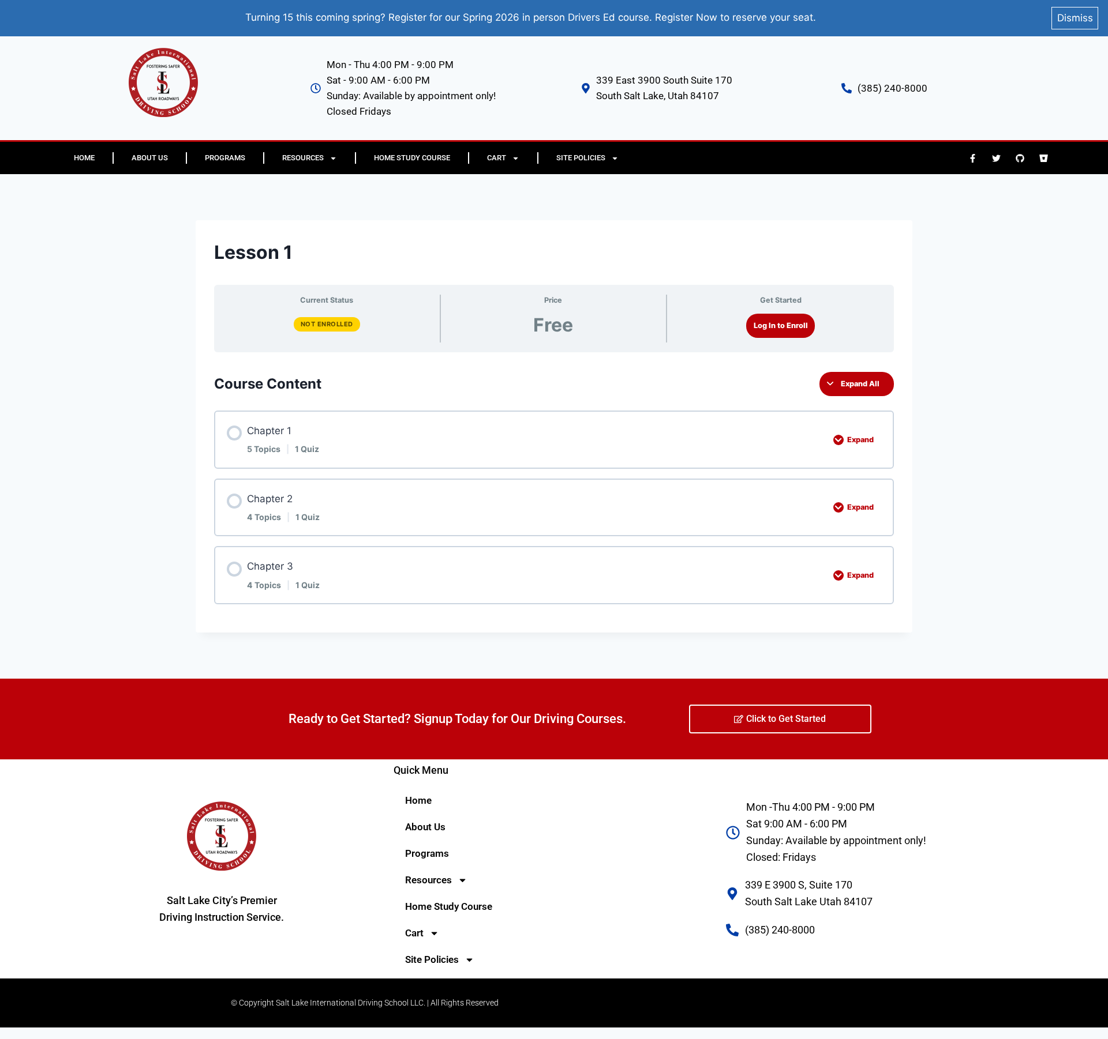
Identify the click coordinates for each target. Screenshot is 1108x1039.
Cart (496, 157)
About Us (150, 157)
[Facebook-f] (972, 158)
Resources (303, 157)
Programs (225, 157)
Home (84, 157)
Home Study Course (412, 157)
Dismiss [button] (1075, 18)
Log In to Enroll (781, 325)
